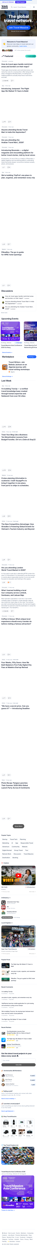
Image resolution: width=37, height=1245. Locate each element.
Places (4, 1237)
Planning (23, 839)
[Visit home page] (5, 7)
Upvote (6, 80)
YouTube (10, 1239)
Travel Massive (28, 854)
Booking (15, 857)
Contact (18, 1241)
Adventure (5, 846)
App (16, 843)
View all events (7, 352)
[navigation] (34, 7)
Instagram (29, 1237)
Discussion (17, 854)
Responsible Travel (27, 843)
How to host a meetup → (8, 1098)
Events (18, 1233)
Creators (6, 863)
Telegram (4, 1239)
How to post (11, 1233)
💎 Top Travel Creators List (9, 1145)
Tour (26, 850)
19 (5, 470)
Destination (6, 857)
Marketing (5, 843)
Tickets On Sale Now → (8, 1210)
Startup (4, 839)
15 (5, 426)
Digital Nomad (7, 850)
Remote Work (6, 854)
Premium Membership (21, 1235)
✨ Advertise (11, 1241)
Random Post (10, 1237)
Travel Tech (13, 839)
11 (4, 698)
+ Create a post (30, 56)
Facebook (22, 1237)
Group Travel (18, 850)
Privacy (27, 1239)
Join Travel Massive (18, 27)
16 (5, 121)
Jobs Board (11, 1235)
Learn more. (23, 46)
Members (23, 1233)
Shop (30, 1235)
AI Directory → (5, 898)
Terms (21, 1239)
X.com (17, 1237)
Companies (30, 1233)
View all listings (7, 376)
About (5, 1233)
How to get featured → (7, 1111)
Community (15, 846)
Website (24, 846)
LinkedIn (16, 1239)
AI (12, 843)
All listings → (31, 356)
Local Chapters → (6, 923)
